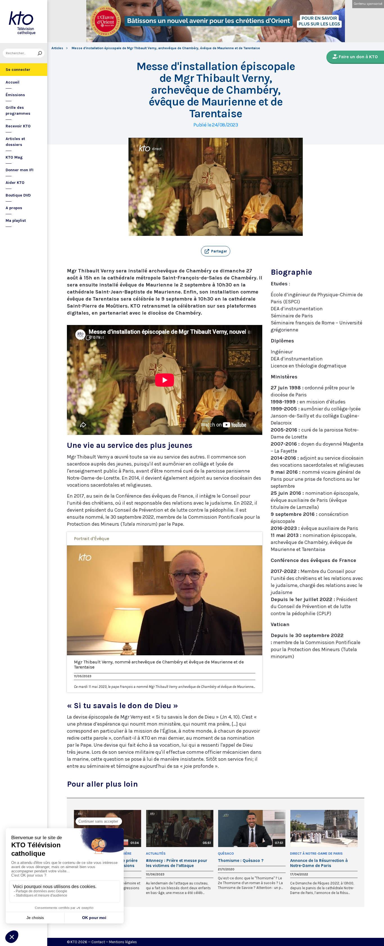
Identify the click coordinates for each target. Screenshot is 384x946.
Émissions (15, 94)
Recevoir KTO (18, 126)
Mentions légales (123, 942)
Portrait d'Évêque (91, 538)
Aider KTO (15, 182)
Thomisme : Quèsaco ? (240, 860)
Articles (57, 48)
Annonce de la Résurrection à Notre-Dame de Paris (319, 863)
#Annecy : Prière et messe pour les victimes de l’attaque (176, 863)
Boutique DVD (18, 195)
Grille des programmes (18, 110)
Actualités (156, 853)
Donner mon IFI (19, 170)
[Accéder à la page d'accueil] (23, 21)
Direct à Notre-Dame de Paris (316, 853)
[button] (215, 251)
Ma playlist (16, 220)
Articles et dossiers (15, 141)
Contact (98, 942)
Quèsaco (226, 853)
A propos (14, 208)
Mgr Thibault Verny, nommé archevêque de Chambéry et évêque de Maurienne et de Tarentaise (159, 665)
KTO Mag (14, 157)
